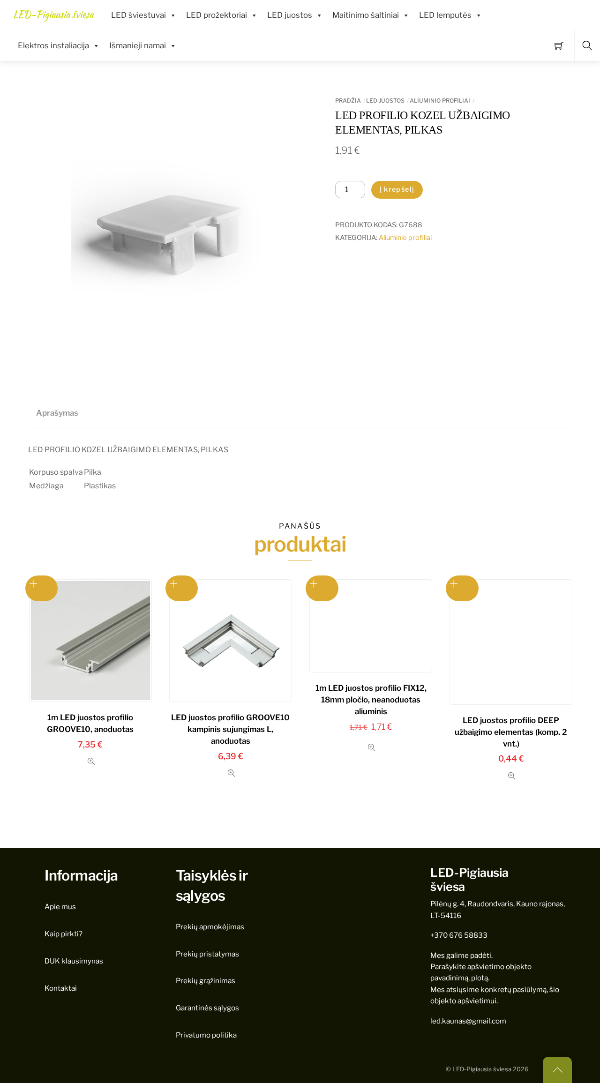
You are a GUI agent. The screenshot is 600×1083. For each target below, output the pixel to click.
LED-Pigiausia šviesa (481, 1069)
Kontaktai (61, 988)
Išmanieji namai (137, 45)
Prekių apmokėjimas (210, 926)
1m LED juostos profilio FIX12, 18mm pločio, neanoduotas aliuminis (371, 699)
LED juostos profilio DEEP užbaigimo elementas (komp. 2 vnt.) (511, 732)
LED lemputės (445, 15)
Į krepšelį (397, 189)
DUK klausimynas (74, 960)
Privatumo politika (206, 1035)
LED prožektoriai (216, 15)
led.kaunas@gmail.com (468, 1020)
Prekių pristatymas (207, 953)
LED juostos (289, 15)
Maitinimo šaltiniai (365, 15)
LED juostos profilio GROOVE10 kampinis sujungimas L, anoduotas (230, 729)
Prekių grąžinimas (205, 980)
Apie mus (60, 906)
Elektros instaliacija (53, 45)
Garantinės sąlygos (207, 1007)
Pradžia (348, 100)
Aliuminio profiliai (440, 100)
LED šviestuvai (138, 15)
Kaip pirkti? (63, 933)
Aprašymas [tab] (57, 413)
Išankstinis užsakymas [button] (41, 588)
